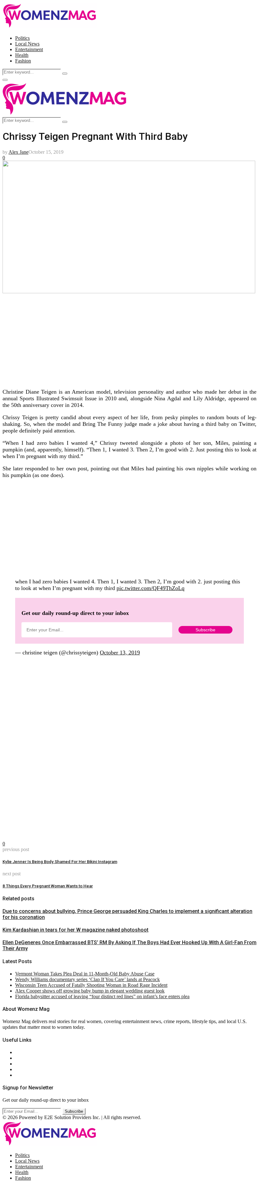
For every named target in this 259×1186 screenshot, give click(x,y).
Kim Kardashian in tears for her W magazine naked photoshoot (75, 930)
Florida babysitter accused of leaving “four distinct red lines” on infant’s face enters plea (102, 996)
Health (21, 55)
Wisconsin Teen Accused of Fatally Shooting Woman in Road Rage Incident (91, 985)
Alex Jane (18, 152)
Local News (27, 43)
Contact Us (26, 1058)
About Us (25, 1052)
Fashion (23, 60)
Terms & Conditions (35, 1069)
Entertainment (29, 49)
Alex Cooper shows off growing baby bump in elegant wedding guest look (90, 990)
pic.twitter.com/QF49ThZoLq (150, 588)
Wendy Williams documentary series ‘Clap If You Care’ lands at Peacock (87, 979)
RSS (19, 1075)
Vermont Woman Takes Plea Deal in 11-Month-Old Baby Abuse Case (84, 973)
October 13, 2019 (120, 652)
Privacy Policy (29, 1063)
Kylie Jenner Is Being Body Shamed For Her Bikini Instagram (60, 861)
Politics (22, 38)
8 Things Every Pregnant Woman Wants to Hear (48, 886)
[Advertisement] (129, 339)
